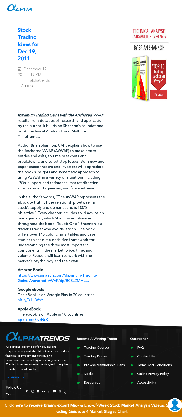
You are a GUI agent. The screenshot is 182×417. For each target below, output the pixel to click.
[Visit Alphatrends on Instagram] (32, 391)
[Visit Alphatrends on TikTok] (65, 392)
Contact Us (146, 356)
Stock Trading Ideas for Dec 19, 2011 (28, 45)
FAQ (140, 347)
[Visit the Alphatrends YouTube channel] (43, 391)
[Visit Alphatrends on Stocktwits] (54, 391)
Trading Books (95, 356)
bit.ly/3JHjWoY (30, 300)
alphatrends (40, 81)
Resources (92, 382)
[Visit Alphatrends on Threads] (60, 391)
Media (88, 374)
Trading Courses (97, 347)
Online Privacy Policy (153, 374)
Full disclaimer (15, 377)
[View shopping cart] (149, 8)
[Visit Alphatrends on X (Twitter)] (38, 391)
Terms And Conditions (154, 365)
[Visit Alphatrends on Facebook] (27, 391)
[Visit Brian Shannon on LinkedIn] (49, 391)
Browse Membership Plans (104, 365)
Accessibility (146, 382)
